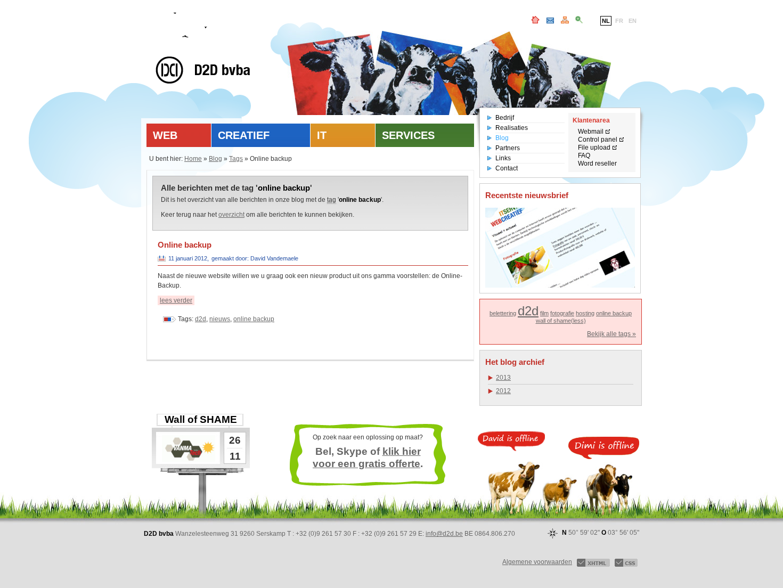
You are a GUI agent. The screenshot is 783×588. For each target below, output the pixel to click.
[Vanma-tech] (189, 448)
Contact (506, 168)
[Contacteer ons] (550, 21)
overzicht (231, 214)
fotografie (562, 313)
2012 (503, 391)
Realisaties (511, 128)
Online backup (184, 245)
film (544, 313)
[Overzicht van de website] (565, 21)
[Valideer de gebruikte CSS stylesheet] (626, 562)
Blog (215, 158)
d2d (200, 319)
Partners (507, 148)
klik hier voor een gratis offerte (367, 457)
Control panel (597, 139)
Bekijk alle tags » (611, 334)
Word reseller (597, 163)
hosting (585, 313)
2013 (503, 377)
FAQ (584, 155)
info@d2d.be (444, 533)
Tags (236, 158)
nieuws (219, 319)
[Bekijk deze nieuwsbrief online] (560, 248)
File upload (594, 147)
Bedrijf (504, 117)
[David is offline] (511, 441)
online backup (253, 319)
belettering (503, 313)
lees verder (176, 300)
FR (619, 21)
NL (606, 21)
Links (503, 158)
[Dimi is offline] (603, 448)
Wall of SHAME (201, 419)
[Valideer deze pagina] (593, 562)
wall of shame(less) (561, 320)
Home (193, 158)
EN (633, 21)
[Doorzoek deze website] (579, 21)
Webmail (590, 131)
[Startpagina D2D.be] (535, 21)
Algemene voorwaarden (537, 562)
